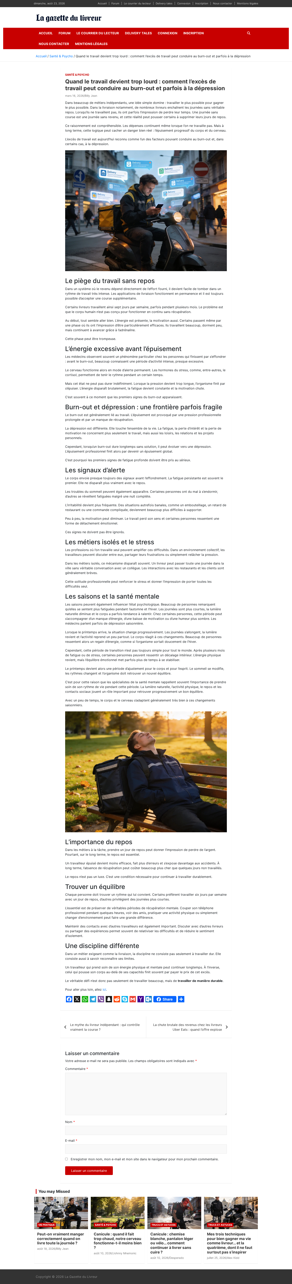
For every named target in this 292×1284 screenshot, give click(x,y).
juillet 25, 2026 (216, 1273)
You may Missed (54, 1207)
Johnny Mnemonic (124, 1268)
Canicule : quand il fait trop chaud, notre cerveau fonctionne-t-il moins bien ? (118, 1256)
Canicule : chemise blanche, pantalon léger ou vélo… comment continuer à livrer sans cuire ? (171, 1258)
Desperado (176, 1273)
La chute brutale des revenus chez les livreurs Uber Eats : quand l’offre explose (187, 1027)
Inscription (201, 3)
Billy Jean (91, 95)
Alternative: (73, 1181)
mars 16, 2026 (74, 95)
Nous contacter (222, 3)
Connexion (183, 3)
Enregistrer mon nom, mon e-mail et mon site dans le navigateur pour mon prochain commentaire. (145, 1159)
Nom (70, 1122)
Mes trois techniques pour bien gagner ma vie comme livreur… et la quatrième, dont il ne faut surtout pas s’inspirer (229, 1258)
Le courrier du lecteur (137, 3)
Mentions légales (247, 3)
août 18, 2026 (46, 1264)
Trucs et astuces (164, 1240)
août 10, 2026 (103, 1268)
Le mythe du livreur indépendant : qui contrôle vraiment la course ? (105, 1027)
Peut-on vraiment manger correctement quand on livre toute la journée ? (60, 1254)
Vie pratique (46, 1240)
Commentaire (76, 1069)
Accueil (102, 3)
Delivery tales (164, 3)
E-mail (71, 1140)
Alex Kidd (233, 1273)
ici (104, 989)
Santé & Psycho (77, 74)
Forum (115, 3)
